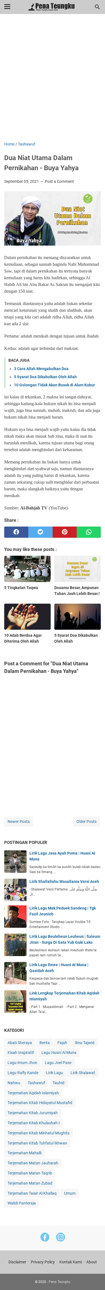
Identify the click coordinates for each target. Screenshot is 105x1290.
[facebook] (16, 532)
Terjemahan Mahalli (24, 1153)
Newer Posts (19, 821)
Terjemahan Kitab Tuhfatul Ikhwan (37, 1143)
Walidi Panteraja (22, 1203)
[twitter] (40, 532)
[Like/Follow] (44, 1238)
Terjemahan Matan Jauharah (33, 1163)
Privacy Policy (43, 1262)
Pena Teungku (59, 1282)
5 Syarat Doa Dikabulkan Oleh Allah (45, 377)
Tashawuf (36, 1083)
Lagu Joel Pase (58, 1062)
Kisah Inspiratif (21, 1052)
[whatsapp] (89, 532)
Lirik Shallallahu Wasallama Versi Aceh (64, 881)
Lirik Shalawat (83, 1072)
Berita (44, 1042)
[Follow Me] (60, 1238)
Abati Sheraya (20, 1042)
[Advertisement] (52, 81)
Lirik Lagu (54, 1072)
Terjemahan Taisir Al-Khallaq (32, 1193)
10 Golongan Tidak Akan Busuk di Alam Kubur (54, 385)
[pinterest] (65, 532)
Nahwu (14, 1083)
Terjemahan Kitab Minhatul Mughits (38, 1133)
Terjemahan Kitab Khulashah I (34, 1123)
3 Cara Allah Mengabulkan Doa (41, 368)
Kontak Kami (70, 1262)
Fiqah (62, 1042)
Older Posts (86, 821)
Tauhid (58, 1083)
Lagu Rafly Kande (23, 1072)
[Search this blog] (97, 7)
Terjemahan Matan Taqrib (30, 1173)
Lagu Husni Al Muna (58, 1052)
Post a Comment (59, 181)
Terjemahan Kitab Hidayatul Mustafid (40, 1102)
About (91, 1262)
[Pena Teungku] (52, 7)
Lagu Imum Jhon (22, 1062)
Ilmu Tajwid (84, 1042)
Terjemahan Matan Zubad (30, 1183)
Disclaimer (17, 1262)
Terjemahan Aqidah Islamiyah (33, 1093)
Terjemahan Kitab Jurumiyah (33, 1113)
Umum (70, 1193)
